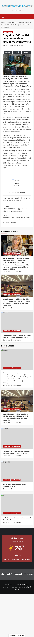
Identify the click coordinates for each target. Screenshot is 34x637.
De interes (6, 480)
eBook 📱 (27, 52)
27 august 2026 (17, 308)
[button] (2, 16)
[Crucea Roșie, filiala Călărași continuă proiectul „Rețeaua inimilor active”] (17, 322)
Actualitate (6, 253)
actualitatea (7, 271)
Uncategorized (7, 32)
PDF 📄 (17, 52)
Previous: (16, 208)
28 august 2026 (17, 271)
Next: (16, 218)
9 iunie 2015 (20, 45)
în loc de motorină (16, 200)
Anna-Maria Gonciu (9, 45)
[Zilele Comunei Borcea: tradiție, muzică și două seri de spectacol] (17, 504)
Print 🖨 (7, 52)
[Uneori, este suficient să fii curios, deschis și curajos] (17, 471)
